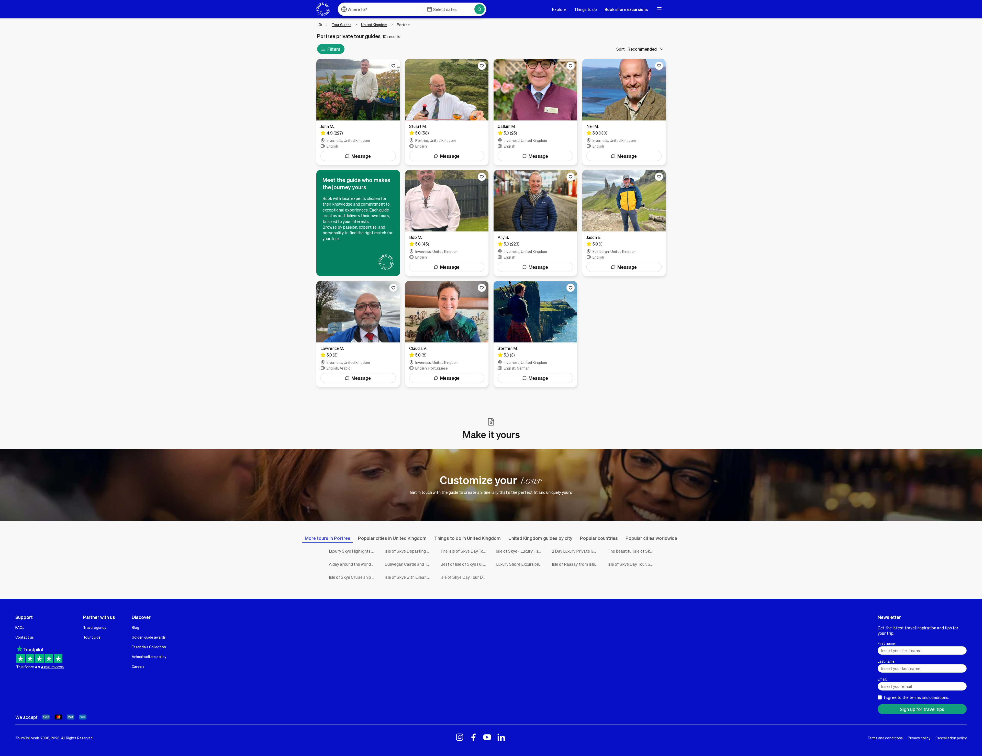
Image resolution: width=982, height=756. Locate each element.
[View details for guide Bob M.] (447, 223)
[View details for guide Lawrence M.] (358, 334)
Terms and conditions (885, 738)
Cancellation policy (951, 738)
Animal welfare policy (149, 656)
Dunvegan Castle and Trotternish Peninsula (409, 564)
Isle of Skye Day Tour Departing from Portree (464, 577)
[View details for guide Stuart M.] (447, 112)
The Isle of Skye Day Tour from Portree (464, 551)
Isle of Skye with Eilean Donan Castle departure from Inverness (409, 577)
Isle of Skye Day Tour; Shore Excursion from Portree (632, 564)
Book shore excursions (626, 9)
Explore (559, 9)
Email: (882, 679)
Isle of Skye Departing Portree (409, 551)
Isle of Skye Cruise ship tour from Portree (353, 577)
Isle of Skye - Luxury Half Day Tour (520, 551)
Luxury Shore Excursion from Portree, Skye (520, 564)
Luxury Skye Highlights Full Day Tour (353, 551)
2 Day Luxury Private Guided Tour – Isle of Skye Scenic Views (576, 551)
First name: (887, 643)
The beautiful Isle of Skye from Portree (632, 551)
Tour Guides (341, 24)
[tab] (327, 538)
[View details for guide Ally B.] (535, 223)
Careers (138, 666)
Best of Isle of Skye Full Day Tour (464, 564)
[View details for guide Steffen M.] (535, 334)
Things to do (585, 9)
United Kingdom (374, 24)
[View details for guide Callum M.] (535, 112)
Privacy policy (919, 738)
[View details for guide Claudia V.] (447, 334)
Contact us (24, 637)
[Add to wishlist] (393, 66)
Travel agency (94, 627)
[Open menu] (659, 9)
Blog (135, 627)
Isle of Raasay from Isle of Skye (576, 564)
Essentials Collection (149, 646)
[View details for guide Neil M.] (624, 112)
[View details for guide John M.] (358, 112)
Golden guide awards (149, 637)
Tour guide (92, 637)
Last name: (886, 661)
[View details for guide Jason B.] (624, 223)
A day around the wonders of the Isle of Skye (353, 564)
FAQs (19, 627)
